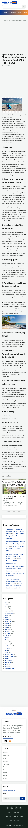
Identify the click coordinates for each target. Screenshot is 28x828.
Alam (6, 603)
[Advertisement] (14, 38)
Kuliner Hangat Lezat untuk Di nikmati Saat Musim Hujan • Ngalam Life (15, 569)
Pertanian (7, 648)
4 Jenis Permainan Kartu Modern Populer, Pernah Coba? (14, 586)
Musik (19, 12)
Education (8, 611)
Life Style (7, 635)
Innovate (7, 629)
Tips (6, 664)
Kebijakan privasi (19, 825)
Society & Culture (10, 656)
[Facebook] (7, 808)
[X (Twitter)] (12, 808)
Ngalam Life (12, 825)
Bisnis (6, 607)
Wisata (5, 772)
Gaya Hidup (8, 621)
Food (6, 617)
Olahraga (7, 644)
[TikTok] (20, 808)
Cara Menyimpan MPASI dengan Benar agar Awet (14, 561)
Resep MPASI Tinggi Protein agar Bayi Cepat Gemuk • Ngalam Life (14, 556)
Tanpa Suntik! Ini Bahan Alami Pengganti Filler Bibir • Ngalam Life (15, 531)
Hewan (7, 623)
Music (6, 638)
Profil (6, 650)
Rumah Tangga (9, 654)
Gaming (7, 619)
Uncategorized (9, 668)
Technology (8, 660)
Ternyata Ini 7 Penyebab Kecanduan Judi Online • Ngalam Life (13, 581)
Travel (6, 666)
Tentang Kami (17, 812)
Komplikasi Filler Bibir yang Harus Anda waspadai (15, 536)
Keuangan (7, 633)
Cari (24, 6)
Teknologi (8, 662)
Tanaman (7, 658)
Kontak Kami (8, 816)
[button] (8, 511)
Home (3, 18)
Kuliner (5, 775)
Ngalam (7, 642)
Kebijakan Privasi (18, 816)
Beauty (7, 605)
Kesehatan (13, 12)
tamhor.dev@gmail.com (9, 790)
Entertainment (9, 613)
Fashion (7, 615)
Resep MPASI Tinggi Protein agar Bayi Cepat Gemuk (15, 548)
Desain (7, 609)
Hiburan (7, 625)
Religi (6, 652)
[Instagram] (16, 808)
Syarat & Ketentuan (14, 820)
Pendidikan (8, 646)
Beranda (5, 12)
